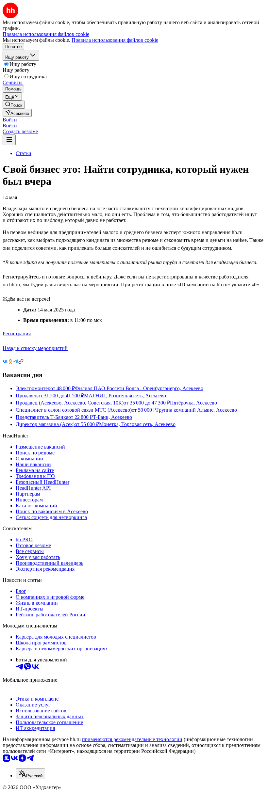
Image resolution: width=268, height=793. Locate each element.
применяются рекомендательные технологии (132, 739)
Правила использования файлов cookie (115, 40)
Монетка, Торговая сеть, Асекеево (137, 424)
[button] (10, 119)
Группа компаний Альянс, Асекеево (196, 410)
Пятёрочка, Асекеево (193, 402)
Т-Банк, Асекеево (112, 417)
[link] (14, 105)
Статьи (23, 153)
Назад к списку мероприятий (35, 348)
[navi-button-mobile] (9, 140)
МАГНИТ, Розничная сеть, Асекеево (125, 395)
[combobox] (30, 774)
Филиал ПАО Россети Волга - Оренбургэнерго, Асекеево (139, 388)
